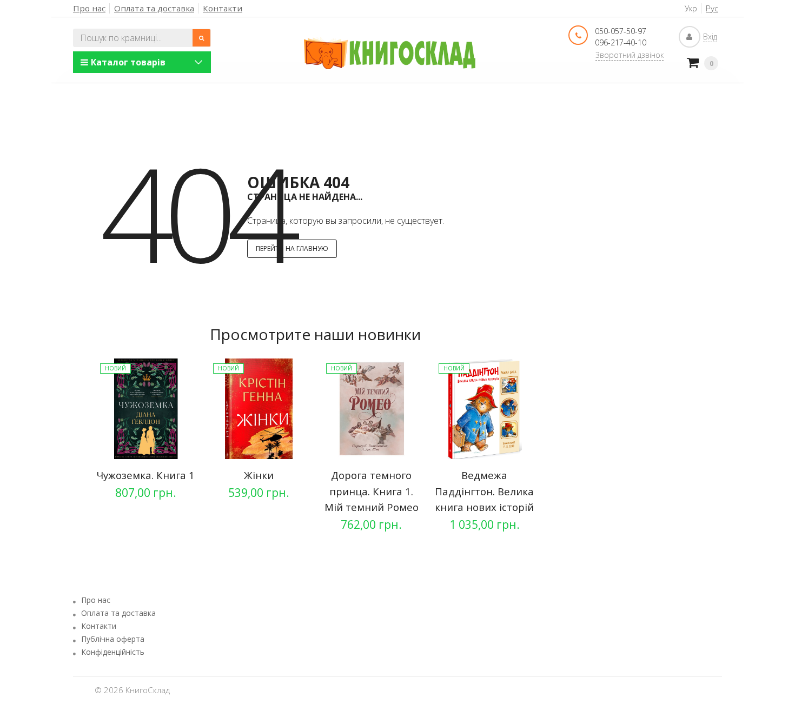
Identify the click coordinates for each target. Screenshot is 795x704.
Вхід (710, 36)
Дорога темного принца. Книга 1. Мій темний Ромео (371, 491)
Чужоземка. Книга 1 (145, 475)
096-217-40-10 (620, 42)
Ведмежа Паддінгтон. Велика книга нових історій (484, 491)
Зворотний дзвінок (629, 55)
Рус (712, 8)
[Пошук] (202, 38)
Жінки (259, 475)
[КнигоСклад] (390, 53)
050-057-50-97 (620, 31)
